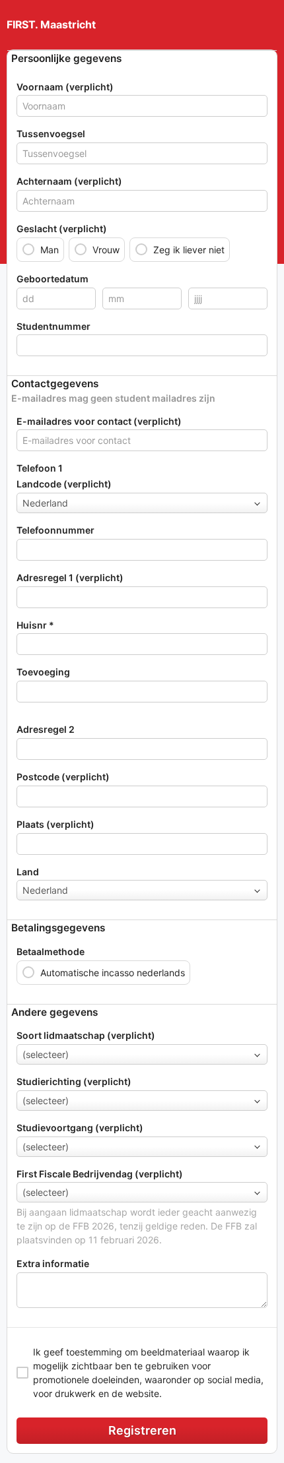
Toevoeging (43, 671)
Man (49, 249)
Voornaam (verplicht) (65, 86)
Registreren (142, 1430)
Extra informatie (53, 1263)
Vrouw (106, 249)
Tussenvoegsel (51, 133)
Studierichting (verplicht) (74, 1081)
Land (28, 871)
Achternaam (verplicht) (69, 181)
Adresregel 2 (46, 729)
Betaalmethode (51, 951)
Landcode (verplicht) (64, 483)
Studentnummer (53, 326)
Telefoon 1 (40, 468)
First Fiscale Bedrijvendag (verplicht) (100, 1173)
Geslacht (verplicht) (62, 228)
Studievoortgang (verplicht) (80, 1127)
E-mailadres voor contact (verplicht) (99, 421)
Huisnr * (35, 625)
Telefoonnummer (55, 530)
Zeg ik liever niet (189, 249)
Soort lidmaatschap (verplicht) (86, 1035)
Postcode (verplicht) (63, 776)
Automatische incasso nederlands (112, 972)
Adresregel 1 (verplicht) (70, 577)
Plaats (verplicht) (55, 824)
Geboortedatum (53, 278)
